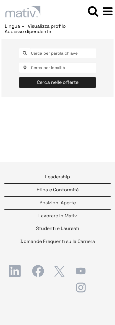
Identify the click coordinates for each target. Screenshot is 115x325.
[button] (107, 11)
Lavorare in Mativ (57, 216)
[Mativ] (20, 11)
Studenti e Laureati (57, 228)
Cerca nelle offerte (57, 82)
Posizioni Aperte (58, 203)
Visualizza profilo (47, 26)
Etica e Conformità (58, 190)
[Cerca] (93, 11)
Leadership (57, 177)
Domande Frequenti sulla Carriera (57, 241)
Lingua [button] (13, 26)
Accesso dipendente (28, 31)
